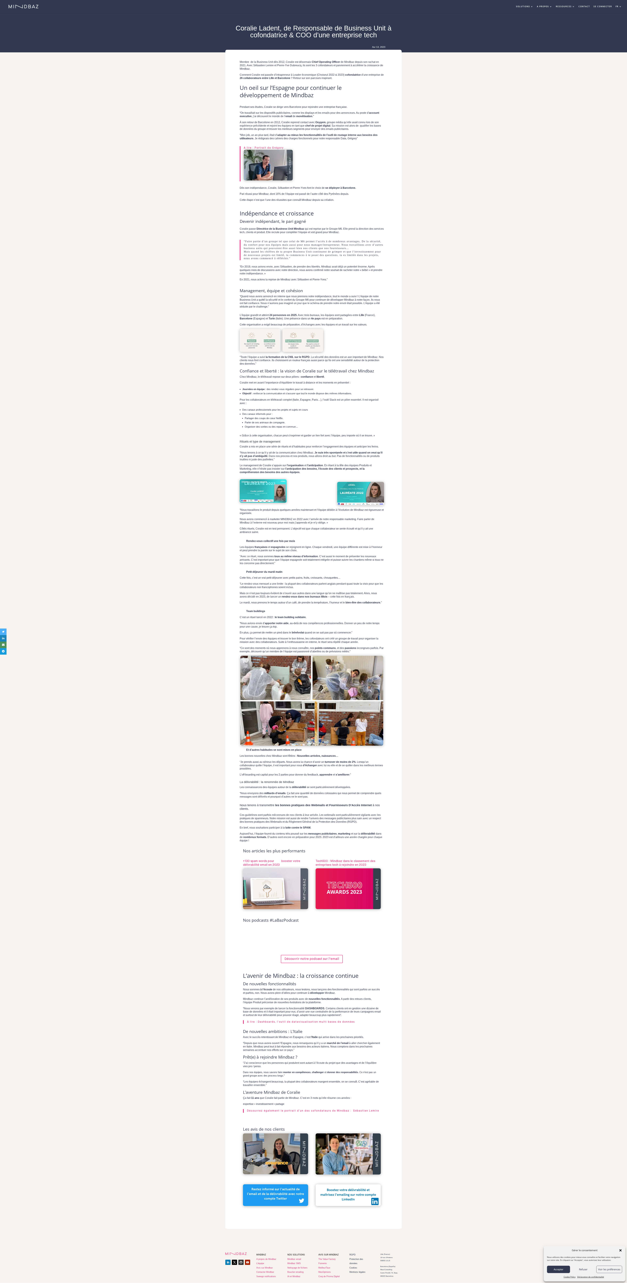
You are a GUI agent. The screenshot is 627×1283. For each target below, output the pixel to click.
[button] (620, 1250)
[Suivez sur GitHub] (241, 1262)
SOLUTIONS (523, 6)
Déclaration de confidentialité (590, 1276)
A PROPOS (543, 6)
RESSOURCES (564, 6)
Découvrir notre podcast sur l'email (311, 959)
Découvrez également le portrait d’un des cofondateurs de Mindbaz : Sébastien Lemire (313, 1111)
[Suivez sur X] (234, 1262)
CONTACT (584, 6)
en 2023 (274, 864)
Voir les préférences (609, 1269)
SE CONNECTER (603, 6)
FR (617, 6)
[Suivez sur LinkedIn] (228, 1262)
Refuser (583, 1269)
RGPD (352, 1254)
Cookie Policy (570, 1276)
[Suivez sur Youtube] (247, 1262)
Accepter (558, 1269)
